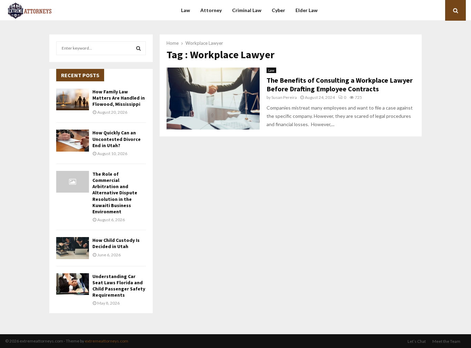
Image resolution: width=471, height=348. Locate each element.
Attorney (211, 10)
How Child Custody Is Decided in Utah (116, 243)
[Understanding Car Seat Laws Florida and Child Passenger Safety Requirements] (72, 284)
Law (185, 10)
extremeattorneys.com (106, 341)
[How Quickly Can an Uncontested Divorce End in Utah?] (72, 140)
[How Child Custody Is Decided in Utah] (72, 248)
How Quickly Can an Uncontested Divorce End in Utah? (116, 139)
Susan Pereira (284, 97)
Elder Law (306, 10)
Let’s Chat (417, 341)
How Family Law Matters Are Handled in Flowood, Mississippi (118, 98)
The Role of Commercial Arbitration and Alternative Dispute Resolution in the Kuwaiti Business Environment (114, 193)
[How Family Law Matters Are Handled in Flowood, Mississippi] (72, 99)
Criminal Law (246, 10)
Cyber (278, 10)
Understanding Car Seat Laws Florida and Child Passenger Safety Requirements (118, 285)
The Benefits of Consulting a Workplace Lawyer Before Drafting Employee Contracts (340, 84)
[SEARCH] (138, 48)
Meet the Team (446, 341)
